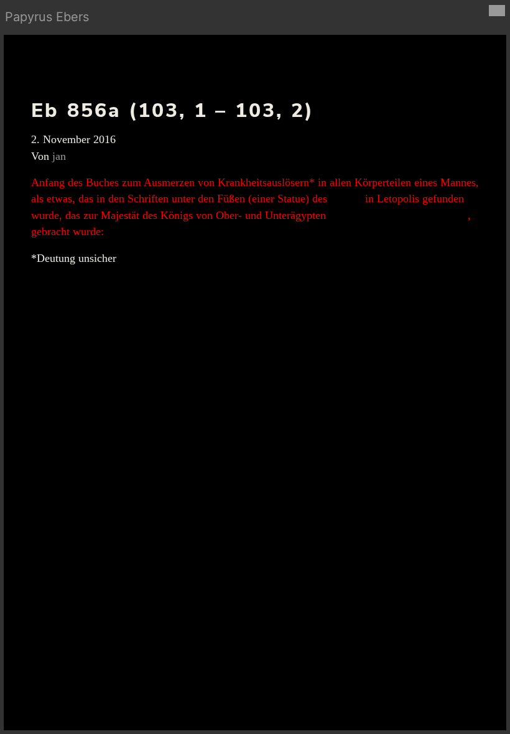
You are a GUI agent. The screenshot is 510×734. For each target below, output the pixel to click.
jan (59, 156)
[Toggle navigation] (497, 10)
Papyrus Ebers (47, 16)
